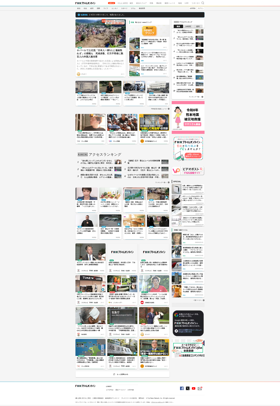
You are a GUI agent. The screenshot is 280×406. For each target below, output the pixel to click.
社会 (85, 8)
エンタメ (115, 8)
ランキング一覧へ (161, 182)
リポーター (196, 3)
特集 (151, 3)
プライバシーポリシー (157, 402)
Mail (199, 387)
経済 (91, 8)
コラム (133, 8)
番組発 (159, 3)
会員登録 (192, 8)
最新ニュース (170, 3)
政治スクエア (141, 3)
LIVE (187, 3)
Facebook (181, 388)
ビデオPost (109, 390)
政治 (78, 8)
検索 (203, 3)
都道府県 (142, 8)
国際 (98, 8)
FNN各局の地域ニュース (159, 109)
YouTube (193, 388)
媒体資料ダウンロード (112, 398)
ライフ (105, 8)
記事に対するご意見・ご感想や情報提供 (90, 398)
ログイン (201, 8)
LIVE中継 (131, 390)
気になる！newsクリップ (143, 22)
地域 (180, 3)
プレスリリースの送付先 (129, 398)
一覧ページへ (197, 300)
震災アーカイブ (120, 390)
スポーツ (124, 8)
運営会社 (141, 398)
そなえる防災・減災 (125, 3)
